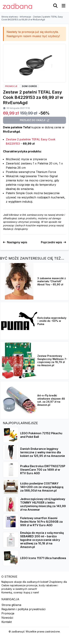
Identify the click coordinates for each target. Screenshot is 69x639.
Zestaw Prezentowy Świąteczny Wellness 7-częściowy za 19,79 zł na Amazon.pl (52, 360)
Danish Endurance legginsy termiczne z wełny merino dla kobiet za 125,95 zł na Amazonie (42, 452)
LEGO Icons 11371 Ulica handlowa (43, 558)
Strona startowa (9, 16)
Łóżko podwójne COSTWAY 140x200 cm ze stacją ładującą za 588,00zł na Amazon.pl (41, 487)
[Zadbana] (17, 6)
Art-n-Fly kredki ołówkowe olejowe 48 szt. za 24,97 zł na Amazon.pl (51, 400)
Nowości (7, 617)
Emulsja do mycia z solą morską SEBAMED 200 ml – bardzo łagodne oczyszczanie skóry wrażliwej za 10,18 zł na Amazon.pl (42, 540)
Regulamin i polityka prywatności (23, 609)
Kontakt (6, 622)
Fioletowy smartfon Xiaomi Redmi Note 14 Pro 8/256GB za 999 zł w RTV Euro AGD (41, 521)
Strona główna (11, 605)
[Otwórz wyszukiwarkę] (55, 6)
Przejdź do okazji (32, 120)
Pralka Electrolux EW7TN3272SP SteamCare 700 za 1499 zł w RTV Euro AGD (42, 469)
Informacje (25, 16)
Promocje (7, 613)
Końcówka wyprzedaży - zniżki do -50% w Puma (51, 321)
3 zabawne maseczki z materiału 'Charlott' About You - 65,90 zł (51, 281)
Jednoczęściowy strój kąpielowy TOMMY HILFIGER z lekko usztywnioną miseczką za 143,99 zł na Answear (43, 504)
